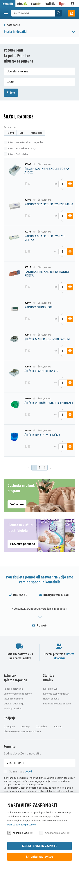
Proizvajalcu (36, 132)
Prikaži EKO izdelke (18, 154)
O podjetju (9, 726)
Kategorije (13, 25)
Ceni (21, 132)
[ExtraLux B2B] (8, 3)
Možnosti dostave (13, 698)
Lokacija (25, 726)
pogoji (28, 771)
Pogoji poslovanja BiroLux (57, 703)
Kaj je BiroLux (50, 688)
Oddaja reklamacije (14, 703)
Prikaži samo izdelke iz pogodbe (25, 142)
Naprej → (51, 467)
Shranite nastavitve (39, 856)
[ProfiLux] (50, 3)
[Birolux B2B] (22, 3)
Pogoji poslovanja (13, 688)
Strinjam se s (20, 771)
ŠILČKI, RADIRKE (44, 164)
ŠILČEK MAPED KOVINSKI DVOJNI (47, 339)
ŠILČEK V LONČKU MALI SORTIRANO (48, 403)
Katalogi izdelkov (13, 708)
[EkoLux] (36, 3)
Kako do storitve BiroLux (56, 693)
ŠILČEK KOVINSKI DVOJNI (41, 371)
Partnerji (58, 726)
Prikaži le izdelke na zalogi (22, 148)
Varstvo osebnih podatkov (18, 693)
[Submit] (58, 13)
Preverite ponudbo (22, 544)
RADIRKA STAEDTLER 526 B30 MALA (48, 204)
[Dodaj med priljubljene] (34, 164)
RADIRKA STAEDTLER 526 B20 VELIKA (44, 238)
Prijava (11, 92)
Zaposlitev (41, 726)
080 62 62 (20, 595)
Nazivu (10, 132)
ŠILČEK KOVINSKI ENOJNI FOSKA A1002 (46, 170)
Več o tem (17, 504)
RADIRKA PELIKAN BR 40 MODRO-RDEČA (47, 273)
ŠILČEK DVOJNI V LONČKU (42, 435)
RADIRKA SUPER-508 (38, 307)
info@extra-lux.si (56, 595)
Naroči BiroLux (51, 698)
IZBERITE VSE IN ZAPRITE (39, 846)
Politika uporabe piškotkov (21, 824)
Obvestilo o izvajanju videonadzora (22, 731)
